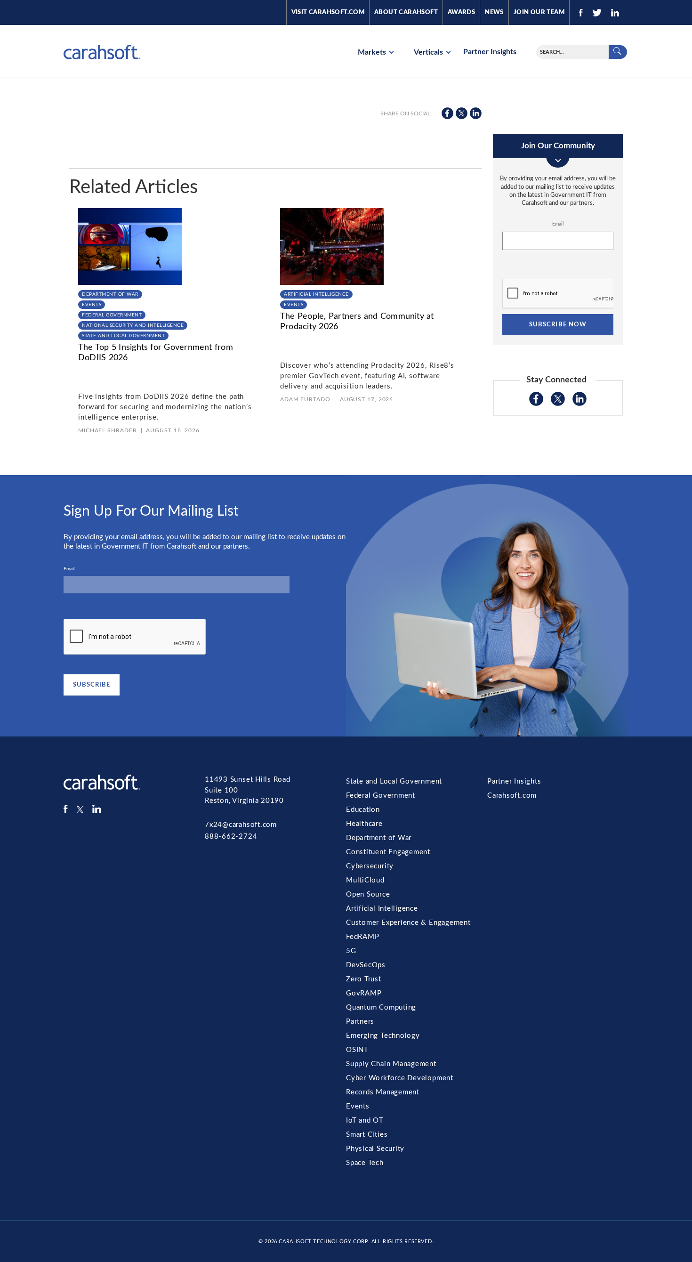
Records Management (382, 1092)
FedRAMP (362, 936)
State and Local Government (123, 335)
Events (91, 304)
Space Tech (365, 1162)
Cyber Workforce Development (399, 1078)
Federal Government (112, 315)
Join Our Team (539, 12)
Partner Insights (489, 52)
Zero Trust (363, 979)
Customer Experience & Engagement (408, 922)
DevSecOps (366, 965)
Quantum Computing (381, 1007)
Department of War (110, 294)
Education (363, 809)
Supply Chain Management (391, 1064)
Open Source (368, 894)
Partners (360, 1021)
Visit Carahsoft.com (327, 12)
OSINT (357, 1049)
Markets (373, 52)
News (494, 12)
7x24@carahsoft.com (241, 824)
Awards (461, 12)
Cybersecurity (370, 866)
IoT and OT (365, 1120)
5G (351, 951)
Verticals (429, 52)
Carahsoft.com (512, 795)
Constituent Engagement (388, 852)
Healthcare (364, 823)
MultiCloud (365, 880)
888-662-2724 (231, 836)
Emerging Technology (383, 1035)
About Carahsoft (406, 12)
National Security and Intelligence (133, 325)
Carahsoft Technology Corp (323, 1241)
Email (557, 224)
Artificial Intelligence (316, 294)
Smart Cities (366, 1134)
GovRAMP (363, 993)
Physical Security (375, 1148)
